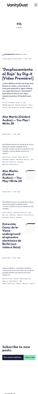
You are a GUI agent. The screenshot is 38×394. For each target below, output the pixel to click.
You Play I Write (10, 157)
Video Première (27, 107)
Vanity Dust (17, 58)
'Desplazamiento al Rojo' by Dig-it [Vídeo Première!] (18, 74)
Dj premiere (14, 107)
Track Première (9, 102)
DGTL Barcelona (9, 283)
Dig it (19, 102)
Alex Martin (23, 157)
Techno (20, 162)
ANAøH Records (8, 105)
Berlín (25, 283)
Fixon (5, 107)
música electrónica (10, 164)
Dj (25, 102)
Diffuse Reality (23, 159)
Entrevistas (7, 278)
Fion (31, 105)
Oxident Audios (9, 159)
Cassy (16, 278)
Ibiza (33, 283)
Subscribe (30, 357)
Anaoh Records (21, 105)
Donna (19, 283)
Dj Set (5, 162)
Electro (13, 162)
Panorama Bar (26, 278)
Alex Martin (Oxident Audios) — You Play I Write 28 (16, 120)
